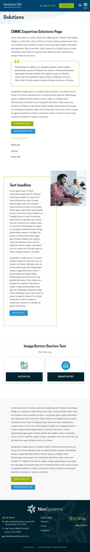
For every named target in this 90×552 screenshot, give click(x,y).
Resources (45, 530)
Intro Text (16, 157)
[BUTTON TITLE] (24, 365)
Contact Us (66, 5)
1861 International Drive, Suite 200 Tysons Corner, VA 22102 (19, 523)
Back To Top (80, 526)
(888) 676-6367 (49, 5)
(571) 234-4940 (14, 532)
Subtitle (14, 151)
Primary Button (22, 123)
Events (44, 526)
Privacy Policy (28, 547)
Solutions (45, 521)
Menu (85, 8)
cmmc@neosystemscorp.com (17, 536)
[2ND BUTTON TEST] (65, 365)
